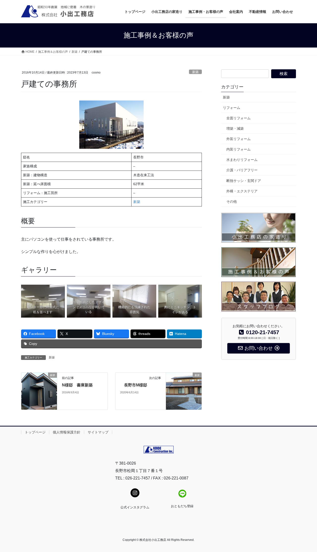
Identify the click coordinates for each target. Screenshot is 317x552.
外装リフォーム (238, 139)
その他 (231, 201)
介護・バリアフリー (242, 170)
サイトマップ (98, 432)
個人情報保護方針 (66, 432)
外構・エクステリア (242, 191)
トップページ (35, 432)
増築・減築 (235, 128)
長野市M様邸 (133, 385)
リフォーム (231, 108)
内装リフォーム (238, 149)
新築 (195, 72)
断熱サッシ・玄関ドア (243, 181)
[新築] (39, 391)
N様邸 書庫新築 (77, 385)
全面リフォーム (238, 118)
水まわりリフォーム (242, 160)
